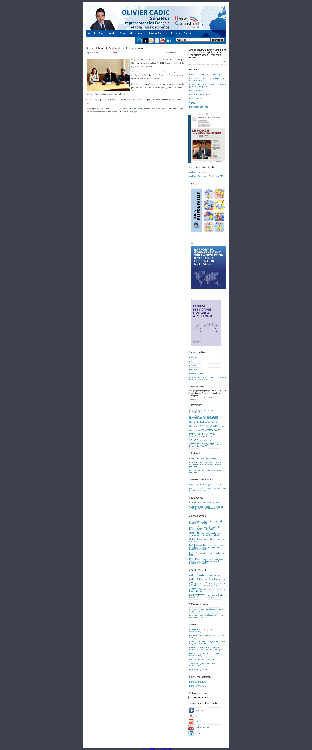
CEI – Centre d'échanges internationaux (207, 484)
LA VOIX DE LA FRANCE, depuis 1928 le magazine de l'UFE (207, 642)
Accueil (91, 33)
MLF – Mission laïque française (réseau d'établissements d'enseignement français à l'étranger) (206, 561)
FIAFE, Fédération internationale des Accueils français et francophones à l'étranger (205, 464)
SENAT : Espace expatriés (200, 440)
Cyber (192, 361)
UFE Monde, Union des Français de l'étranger (205, 471)
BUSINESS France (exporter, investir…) (206, 503)
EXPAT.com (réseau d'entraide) (203, 458)
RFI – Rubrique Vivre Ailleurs (202, 660)
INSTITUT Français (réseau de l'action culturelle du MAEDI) (206, 616)
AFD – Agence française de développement (201, 411)
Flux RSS (199, 722)
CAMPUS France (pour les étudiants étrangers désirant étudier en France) (205, 534)
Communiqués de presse (200, 95)
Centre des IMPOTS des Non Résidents (206, 426)
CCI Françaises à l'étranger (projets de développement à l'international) (206, 508)
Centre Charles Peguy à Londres (203, 422)
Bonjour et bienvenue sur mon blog (204, 74)
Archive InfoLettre (197, 172)
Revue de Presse (157, 33)
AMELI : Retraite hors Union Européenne (207, 579)
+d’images (133, 112)
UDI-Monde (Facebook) (199, 670)
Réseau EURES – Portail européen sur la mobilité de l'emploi (207, 490)
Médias (192, 365)
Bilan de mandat (137, 33)
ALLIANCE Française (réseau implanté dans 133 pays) (206, 610)
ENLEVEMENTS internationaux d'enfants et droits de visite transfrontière (207, 596)
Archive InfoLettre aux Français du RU (206, 176)
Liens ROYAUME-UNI (198, 686)
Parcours (175, 33)
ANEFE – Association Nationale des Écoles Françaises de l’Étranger (205, 528)
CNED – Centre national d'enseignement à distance (207, 540)
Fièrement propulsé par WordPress (156, 749)
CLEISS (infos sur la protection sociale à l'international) (207, 590)
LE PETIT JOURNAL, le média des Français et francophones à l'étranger (205, 648)
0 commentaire (173, 53)
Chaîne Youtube (202, 727)
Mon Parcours (195, 99)
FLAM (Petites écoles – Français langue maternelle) (206, 554)
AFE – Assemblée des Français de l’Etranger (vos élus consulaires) (204, 417)
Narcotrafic (194, 369)
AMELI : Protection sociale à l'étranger (206, 575)
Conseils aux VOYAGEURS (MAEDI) (205, 430)
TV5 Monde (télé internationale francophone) (203, 665)
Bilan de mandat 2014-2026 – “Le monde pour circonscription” (207, 86)
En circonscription (107, 33)
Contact (187, 33)
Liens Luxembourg (197, 682)
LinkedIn (198, 733)
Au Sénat (115, 53)
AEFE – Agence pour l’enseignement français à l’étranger (205, 522)
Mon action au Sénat (198, 107)
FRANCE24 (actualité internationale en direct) (206, 636)
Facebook (199, 710)
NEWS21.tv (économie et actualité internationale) (204, 654)
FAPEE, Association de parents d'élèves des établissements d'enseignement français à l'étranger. (206, 547)
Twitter (197, 716)
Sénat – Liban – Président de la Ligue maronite (114, 48)
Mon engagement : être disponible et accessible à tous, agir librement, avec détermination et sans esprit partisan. (207, 55)
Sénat (122, 33)
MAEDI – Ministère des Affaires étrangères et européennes (202, 435)
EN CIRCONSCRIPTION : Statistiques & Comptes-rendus (206, 80)
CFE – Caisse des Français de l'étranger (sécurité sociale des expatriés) (207, 584)
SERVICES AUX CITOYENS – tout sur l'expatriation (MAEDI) (206, 445)
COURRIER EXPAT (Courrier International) (202, 630)
